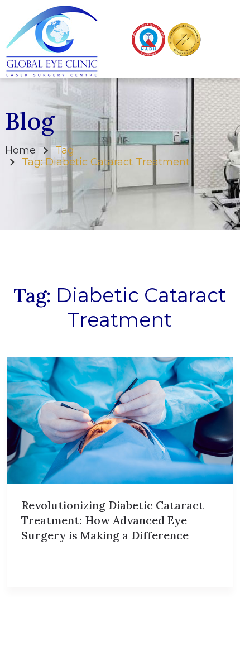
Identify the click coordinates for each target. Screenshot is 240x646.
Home (20, 150)
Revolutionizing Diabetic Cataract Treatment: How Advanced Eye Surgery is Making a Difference (112, 520)
